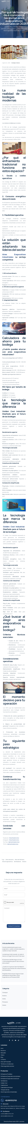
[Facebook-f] (9, 1040)
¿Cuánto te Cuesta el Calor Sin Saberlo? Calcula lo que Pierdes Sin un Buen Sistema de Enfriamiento (14, 968)
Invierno (4, 995)
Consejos (13, 63)
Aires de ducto (10, 859)
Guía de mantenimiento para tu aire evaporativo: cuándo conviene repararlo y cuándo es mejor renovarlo (13, 949)
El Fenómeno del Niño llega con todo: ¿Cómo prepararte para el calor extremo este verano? (13, 961)
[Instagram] (12, 1040)
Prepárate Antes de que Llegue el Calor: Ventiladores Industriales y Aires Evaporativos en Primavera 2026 (13, 975)
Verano (18, 63)
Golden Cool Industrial (13, 526)
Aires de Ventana (19, 859)
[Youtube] (15, 1040)
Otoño (4, 999)
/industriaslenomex (14, 838)
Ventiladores (17, 861)
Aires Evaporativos (7, 861)
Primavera (5, 1002)
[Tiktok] (18, 1040)
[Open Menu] (26, 2)
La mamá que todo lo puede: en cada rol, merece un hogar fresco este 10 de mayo (13, 955)
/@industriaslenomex (13, 842)
